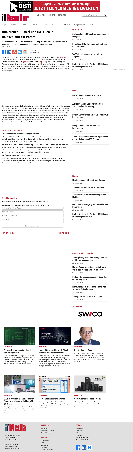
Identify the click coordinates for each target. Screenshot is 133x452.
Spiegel (40, 62)
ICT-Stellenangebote (82, 439)
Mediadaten (44, 428)
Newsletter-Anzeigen (47, 430)
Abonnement (45, 440)
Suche (83, 18)
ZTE (3, 59)
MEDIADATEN (41, 15)
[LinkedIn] (84, 449)
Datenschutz (45, 445)
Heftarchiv (79, 435)
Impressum (44, 447)
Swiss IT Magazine (47, 449)
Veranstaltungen (46, 433)
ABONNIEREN (52, 15)
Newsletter (79, 428)
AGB (42, 443)
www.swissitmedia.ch (12, 449)
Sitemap (78, 433)
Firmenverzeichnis (82, 437)
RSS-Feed (79, 430)
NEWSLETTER (62, 15)
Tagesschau (26, 62)
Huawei (62, 57)
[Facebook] (79, 449)
